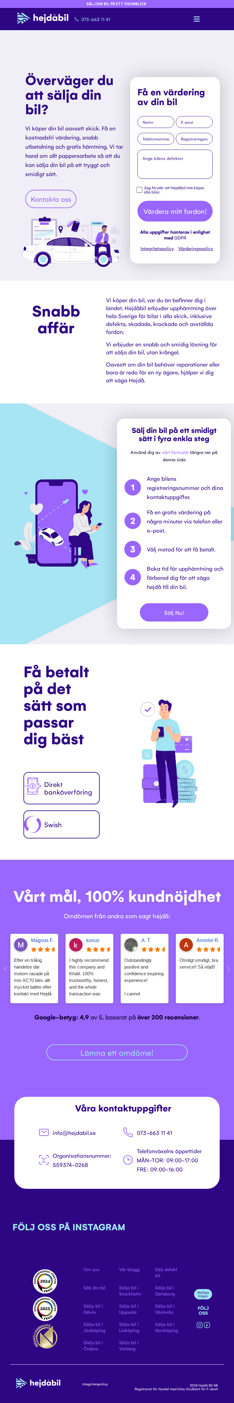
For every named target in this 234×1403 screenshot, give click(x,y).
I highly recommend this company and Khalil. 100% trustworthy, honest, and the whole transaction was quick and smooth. (88, 977)
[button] (196, 19)
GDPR (180, 237)
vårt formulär (175, 452)
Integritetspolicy (157, 248)
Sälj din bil (94, 1287)
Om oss (91, 1269)
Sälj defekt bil (166, 1272)
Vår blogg (129, 1269)
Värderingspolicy (195, 248)
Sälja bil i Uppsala (129, 1309)
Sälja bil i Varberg (129, 1345)
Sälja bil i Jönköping (94, 1327)
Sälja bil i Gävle (93, 1309)
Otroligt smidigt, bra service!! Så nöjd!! (198, 963)
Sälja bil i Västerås (165, 1309)
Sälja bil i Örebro (93, 1345)
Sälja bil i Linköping (129, 1327)
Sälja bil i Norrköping (166, 1327)
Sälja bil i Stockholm (130, 1290)
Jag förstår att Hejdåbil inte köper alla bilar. (174, 190)
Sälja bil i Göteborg (165, 1290)
